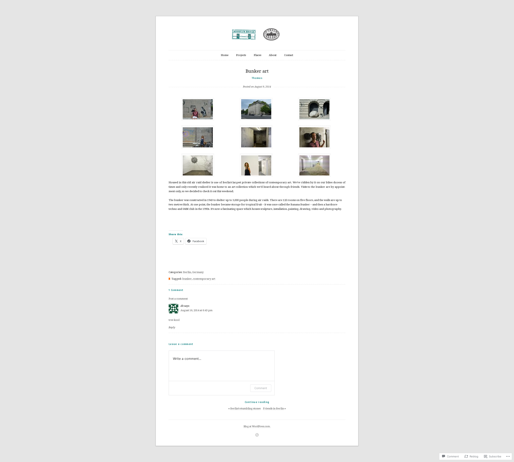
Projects (241, 55)
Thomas (257, 78)
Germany (198, 272)
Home (224, 55)
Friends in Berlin (273, 408)
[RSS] (257, 435)
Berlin (187, 272)
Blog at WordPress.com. (257, 426)
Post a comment (178, 298)
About (272, 55)
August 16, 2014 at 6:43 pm (196, 310)
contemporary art (204, 278)
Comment (260, 388)
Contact (288, 55)
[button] (198, 113)
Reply (172, 327)
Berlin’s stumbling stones (245, 408)
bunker (187, 278)
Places (257, 55)
